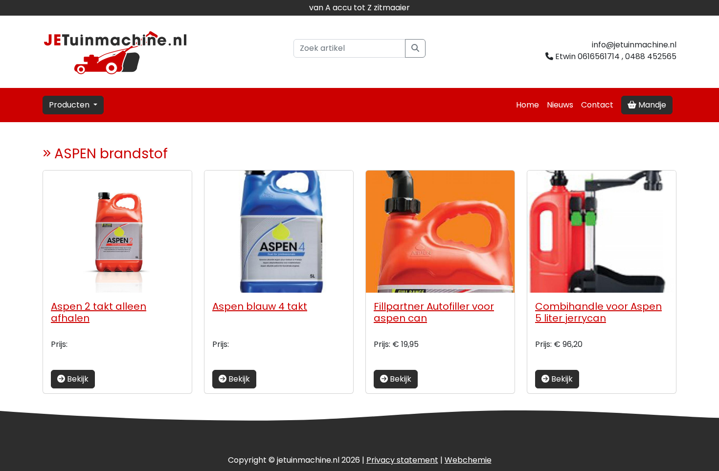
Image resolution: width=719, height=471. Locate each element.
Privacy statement (402, 460)
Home (527, 104)
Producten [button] (70, 104)
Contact (597, 104)
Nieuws (560, 104)
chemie (468, 460)
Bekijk (77, 379)
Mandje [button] (651, 104)
